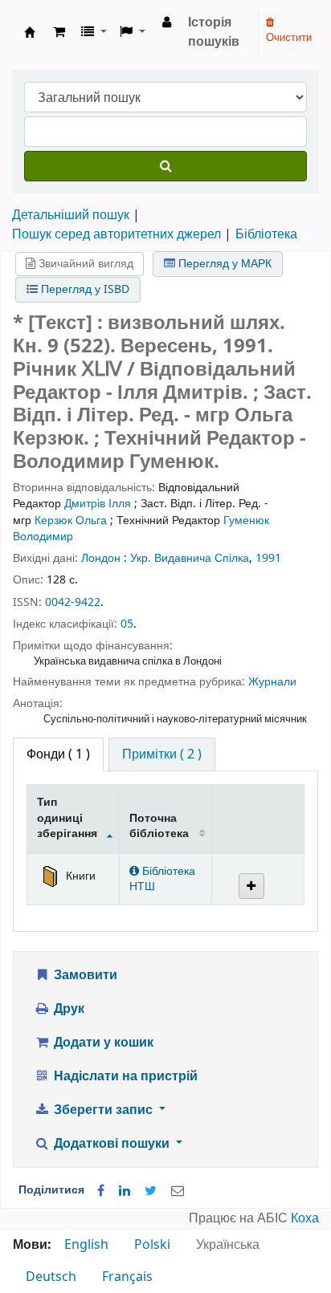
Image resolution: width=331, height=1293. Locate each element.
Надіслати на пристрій (124, 1076)
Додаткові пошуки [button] (112, 1143)
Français (127, 1277)
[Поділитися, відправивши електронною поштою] (177, 1191)
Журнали (272, 681)
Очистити (289, 37)
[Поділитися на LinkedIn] (124, 1191)
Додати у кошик (102, 1042)
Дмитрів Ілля (97, 503)
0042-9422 (72, 602)
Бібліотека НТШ (162, 879)
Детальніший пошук (70, 215)
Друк (67, 1009)
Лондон (101, 558)
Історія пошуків (213, 32)
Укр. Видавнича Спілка (189, 558)
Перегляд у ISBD (83, 289)
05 (127, 624)
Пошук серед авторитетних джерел (116, 234)
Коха (305, 1218)
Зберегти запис (103, 1110)
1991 (268, 558)
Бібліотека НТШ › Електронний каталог (29, 32)
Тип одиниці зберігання (67, 818)
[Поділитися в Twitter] (150, 1191)
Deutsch (51, 1277)
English (86, 1244)
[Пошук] (165, 166)
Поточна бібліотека (159, 826)
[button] (59, 32)
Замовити (84, 975)
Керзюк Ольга (71, 520)
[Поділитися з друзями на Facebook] (101, 1191)
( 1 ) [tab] (58, 754)
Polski (152, 1244)
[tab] (161, 754)
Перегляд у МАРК (223, 263)
